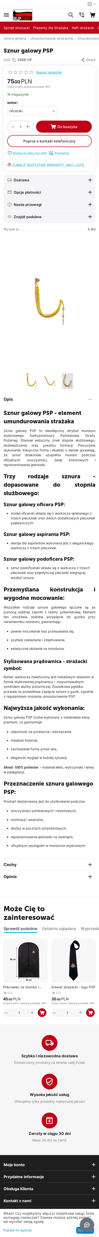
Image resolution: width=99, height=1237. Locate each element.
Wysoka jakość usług (49, 1094)
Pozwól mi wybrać (17, 1230)
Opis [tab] (8, 399)
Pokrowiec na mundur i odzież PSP (21, 987)
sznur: (12, 102)
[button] (88, 60)
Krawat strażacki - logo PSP (73, 987)
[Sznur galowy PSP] (49, 301)
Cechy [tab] (10, 864)
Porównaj (62, 153)
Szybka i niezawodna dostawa (49, 1055)
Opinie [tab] (10, 876)
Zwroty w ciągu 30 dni (50, 1133)
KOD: (7, 60)
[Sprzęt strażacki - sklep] (22, 14)
